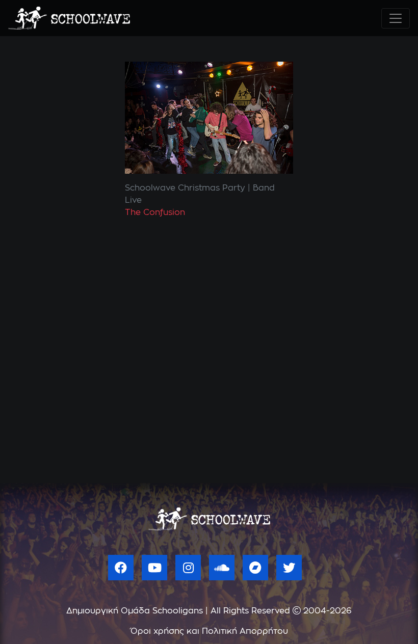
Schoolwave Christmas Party (185, 188)
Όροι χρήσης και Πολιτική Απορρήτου (209, 631)
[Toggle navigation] (395, 18)
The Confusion (155, 212)
